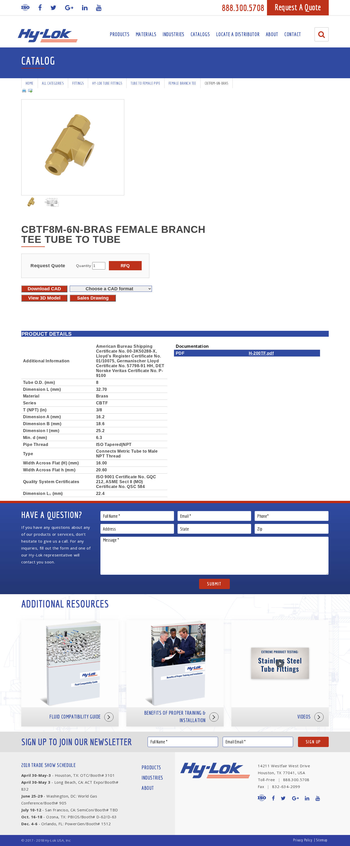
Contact (292, 34)
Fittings (78, 83)
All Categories (53, 83)
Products (120, 34)
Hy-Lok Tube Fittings (107, 83)
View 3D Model (44, 298)
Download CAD (44, 288)
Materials (146, 34)
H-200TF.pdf (261, 353)
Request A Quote (298, 7)
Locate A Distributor (238, 34)
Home (30, 83)
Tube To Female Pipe (145, 83)
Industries (173, 34)
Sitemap (321, 840)
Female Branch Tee (182, 83)
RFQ (125, 265)
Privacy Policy (302, 840)
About (272, 34)
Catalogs (200, 34)
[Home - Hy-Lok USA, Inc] (47, 36)
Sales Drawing (93, 298)
